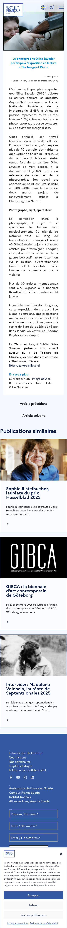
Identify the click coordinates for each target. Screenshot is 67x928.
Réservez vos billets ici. (24, 365)
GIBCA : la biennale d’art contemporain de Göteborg (26, 590)
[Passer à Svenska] (43, 7)
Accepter (33, 895)
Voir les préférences (34, 915)
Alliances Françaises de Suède (29, 801)
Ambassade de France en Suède (31, 788)
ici (25, 383)
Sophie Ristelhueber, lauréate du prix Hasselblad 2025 (27, 492)
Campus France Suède (24, 792)
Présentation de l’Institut (26, 753)
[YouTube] (18, 777)
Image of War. (41, 378)
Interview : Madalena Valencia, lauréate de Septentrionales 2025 (28, 688)
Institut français (20, 797)
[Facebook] (11, 777)
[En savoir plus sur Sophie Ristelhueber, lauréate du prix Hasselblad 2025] (33, 459)
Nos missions (17, 757)
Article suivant (33, 415)
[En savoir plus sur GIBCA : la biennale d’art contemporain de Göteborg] (33, 557)
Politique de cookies (17, 923)
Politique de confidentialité (44, 923)
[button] (61, 854)
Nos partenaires (19, 761)
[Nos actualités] (52, 7)
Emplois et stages (20, 766)
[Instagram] (25, 777)
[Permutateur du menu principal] (60, 7)
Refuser (34, 905)
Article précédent (33, 403)
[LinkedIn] (32, 777)
